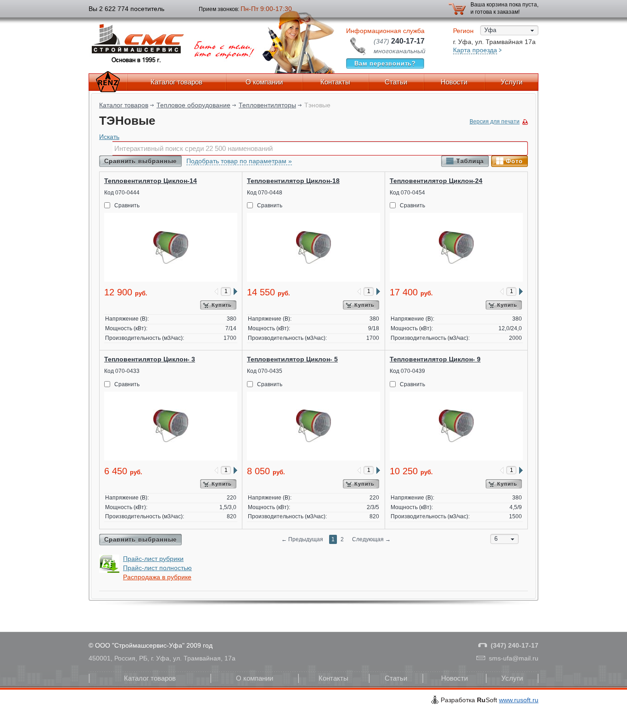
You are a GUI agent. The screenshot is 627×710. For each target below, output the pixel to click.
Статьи (396, 82)
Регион (463, 30)
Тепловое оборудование (193, 105)
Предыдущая (302, 539)
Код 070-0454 (407, 192)
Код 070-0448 (264, 192)
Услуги (511, 82)
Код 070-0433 (122, 371)
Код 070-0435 (264, 371)
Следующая (371, 539)
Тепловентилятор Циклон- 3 (149, 359)
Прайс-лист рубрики (153, 558)
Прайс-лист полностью (157, 567)
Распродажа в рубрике (157, 577)
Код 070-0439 (407, 371)
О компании (264, 82)
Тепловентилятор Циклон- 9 (435, 359)
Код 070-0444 (122, 192)
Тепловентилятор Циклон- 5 (292, 359)
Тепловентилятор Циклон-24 (436, 180)
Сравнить (127, 205)
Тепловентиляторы (267, 105)
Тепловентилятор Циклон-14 (150, 180)
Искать (109, 136)
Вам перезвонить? (385, 63)
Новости (454, 82)
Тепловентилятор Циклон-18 (293, 180)
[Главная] (108, 82)
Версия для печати (495, 121)
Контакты (335, 82)
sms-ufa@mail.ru (513, 658)
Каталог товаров (176, 82)
